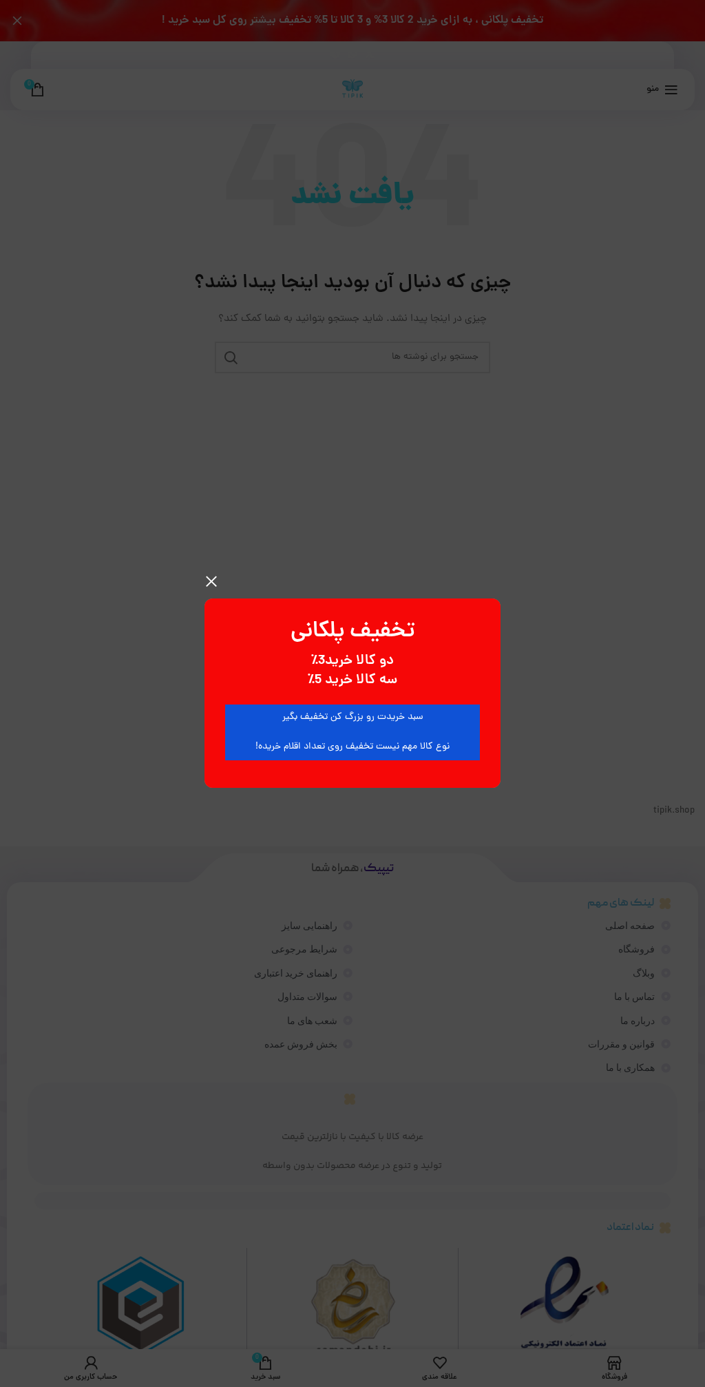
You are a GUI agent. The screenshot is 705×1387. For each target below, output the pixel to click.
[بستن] (211, 581)
